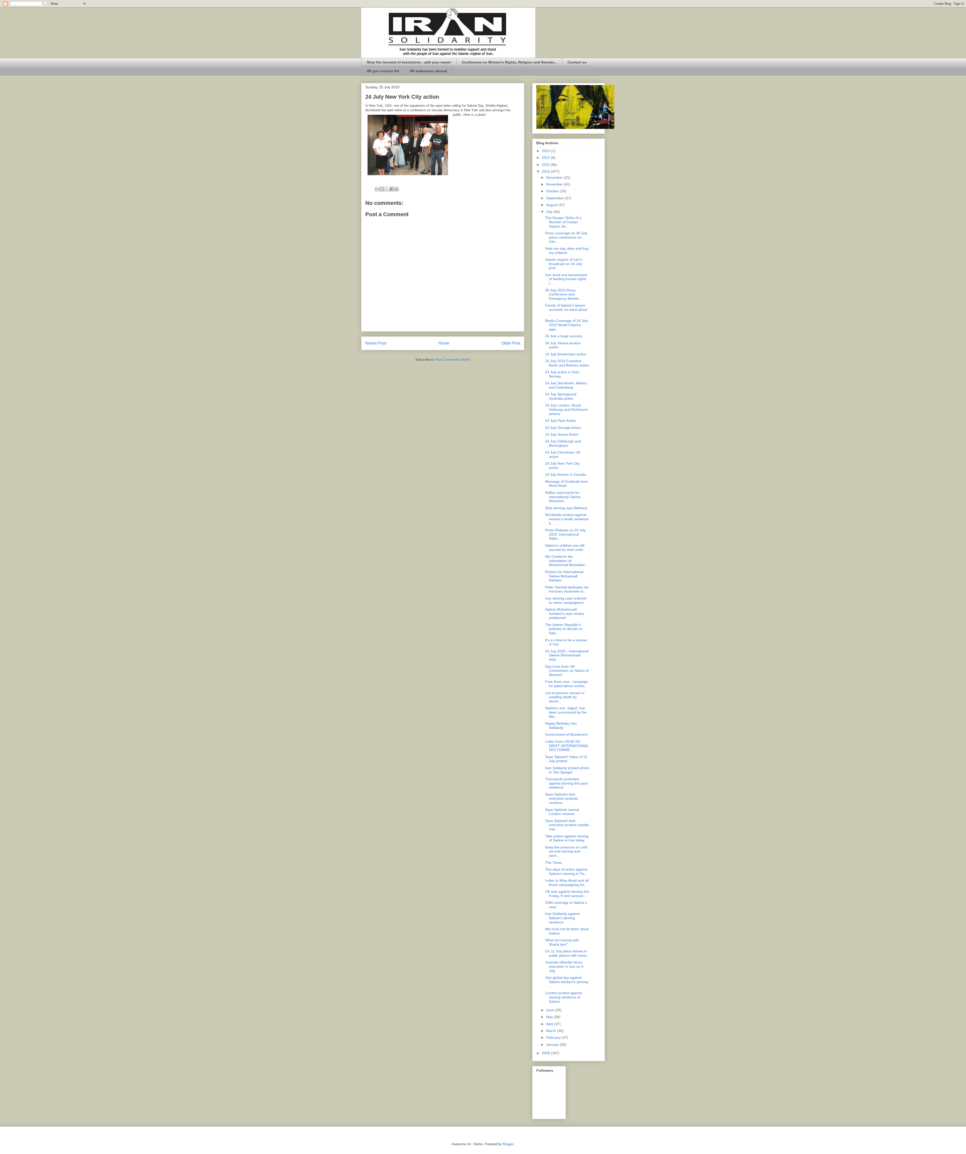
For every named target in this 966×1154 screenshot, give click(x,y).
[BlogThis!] (382, 189)
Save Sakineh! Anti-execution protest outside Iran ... (567, 825)
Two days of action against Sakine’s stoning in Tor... (566, 871)
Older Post (510, 343)
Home (443, 343)
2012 (546, 158)
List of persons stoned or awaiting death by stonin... (565, 697)
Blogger (508, 1144)
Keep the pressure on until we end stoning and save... (566, 851)
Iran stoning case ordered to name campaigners (565, 600)
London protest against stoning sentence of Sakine (563, 997)
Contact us (577, 62)
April (550, 1024)
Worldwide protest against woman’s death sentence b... (567, 519)
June (550, 1010)
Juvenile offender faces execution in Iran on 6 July (564, 966)
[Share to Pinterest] (396, 189)
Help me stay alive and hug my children (566, 250)
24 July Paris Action (560, 421)
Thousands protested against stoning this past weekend (566, 783)
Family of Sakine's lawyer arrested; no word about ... (566, 309)
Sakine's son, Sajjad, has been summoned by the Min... (566, 712)
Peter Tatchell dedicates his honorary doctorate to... (567, 589)
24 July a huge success (563, 336)
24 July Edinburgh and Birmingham (563, 443)
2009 (546, 1053)
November (555, 184)
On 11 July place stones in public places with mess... (567, 953)
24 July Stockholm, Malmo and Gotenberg (566, 385)
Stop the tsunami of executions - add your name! (409, 62)
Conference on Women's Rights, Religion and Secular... (509, 62)
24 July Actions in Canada (565, 474)
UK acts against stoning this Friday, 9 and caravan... (567, 893)
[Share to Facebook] (391, 189)
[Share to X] (386, 189)
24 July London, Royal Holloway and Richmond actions (566, 409)
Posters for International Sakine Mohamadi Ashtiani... (564, 576)
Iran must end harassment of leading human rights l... (566, 279)
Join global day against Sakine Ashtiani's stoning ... (566, 982)
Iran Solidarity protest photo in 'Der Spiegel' (567, 770)
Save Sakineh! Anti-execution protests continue (561, 798)
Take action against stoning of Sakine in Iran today (566, 838)
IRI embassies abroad (428, 71)
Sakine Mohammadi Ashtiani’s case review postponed (564, 613)
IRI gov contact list (383, 71)
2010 (546, 171)
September (555, 198)
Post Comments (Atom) (453, 359)
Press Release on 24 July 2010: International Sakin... (565, 534)
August (552, 205)
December (555, 177)
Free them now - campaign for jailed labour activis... (566, 684)
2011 (546, 165)
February (554, 1037)
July (549, 212)
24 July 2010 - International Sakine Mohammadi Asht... (567, 655)
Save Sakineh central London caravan (562, 812)
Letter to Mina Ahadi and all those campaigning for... (567, 882)
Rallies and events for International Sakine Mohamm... (563, 497)
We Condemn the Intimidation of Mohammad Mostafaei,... (567, 560)
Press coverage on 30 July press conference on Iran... (566, 237)
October (553, 191)
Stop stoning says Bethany (566, 508)
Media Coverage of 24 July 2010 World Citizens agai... (566, 325)
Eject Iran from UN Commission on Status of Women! (567, 670)
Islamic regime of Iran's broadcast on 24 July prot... (563, 263)
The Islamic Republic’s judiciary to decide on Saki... (564, 629)
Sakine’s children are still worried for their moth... (565, 547)
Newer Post (375, 343)
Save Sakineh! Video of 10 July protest (566, 759)
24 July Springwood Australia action (560, 396)
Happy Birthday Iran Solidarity (561, 725)
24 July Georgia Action (563, 428)
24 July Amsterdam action (565, 354)
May (550, 1017)
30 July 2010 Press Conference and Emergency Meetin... (563, 294)
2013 (546, 151)
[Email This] (377, 189)
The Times (553, 863)
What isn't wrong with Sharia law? (562, 942)
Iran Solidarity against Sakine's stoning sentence (562, 918)
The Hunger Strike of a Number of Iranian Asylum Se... (563, 222)
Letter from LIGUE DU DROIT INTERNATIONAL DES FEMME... (567, 745)
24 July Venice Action (562, 434)
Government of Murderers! (566, 734)
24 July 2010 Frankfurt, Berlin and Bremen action (567, 363)
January (553, 1045)
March (551, 1031)
